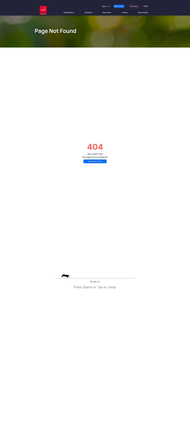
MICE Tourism (119, 6)
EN (144, 6)
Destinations (69, 12)
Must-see (107, 12)
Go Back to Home (95, 161)
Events (124, 12)
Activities (88, 12)
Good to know (143, 12)
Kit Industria (134, 6)
